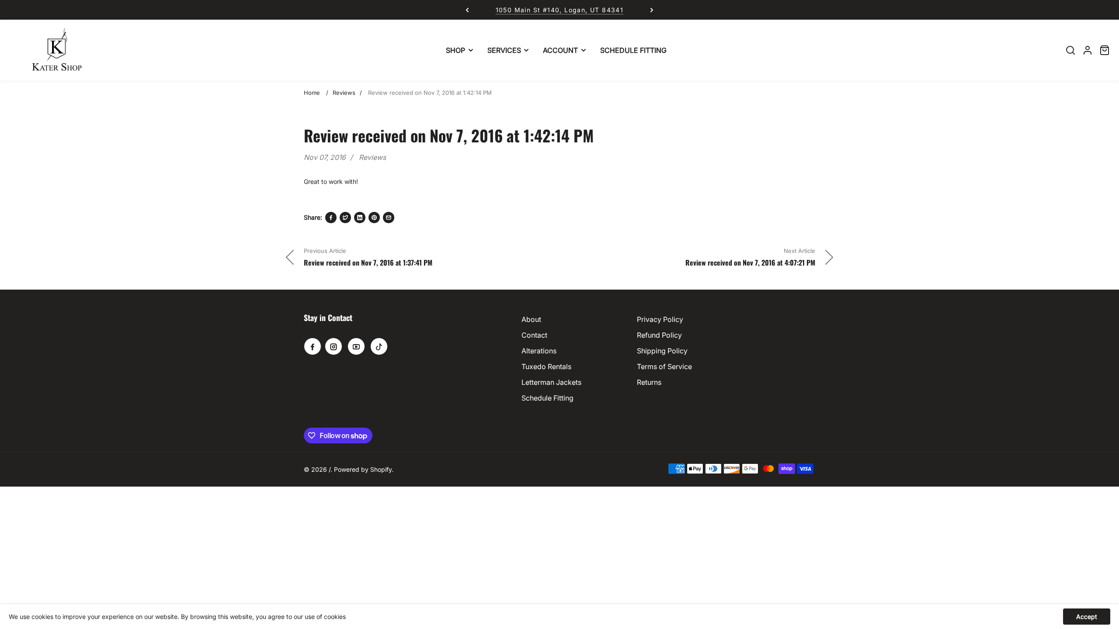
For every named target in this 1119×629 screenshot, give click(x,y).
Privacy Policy (660, 319)
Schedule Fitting (547, 398)
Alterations (538, 350)
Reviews (344, 92)
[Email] (388, 217)
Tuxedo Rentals (546, 366)
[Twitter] (345, 217)
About (531, 319)
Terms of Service (664, 366)
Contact (534, 335)
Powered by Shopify (363, 469)
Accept (1086, 616)
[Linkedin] (359, 217)
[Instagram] (333, 346)
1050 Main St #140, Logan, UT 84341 (545, 10)
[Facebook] (331, 217)
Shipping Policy (662, 350)
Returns (649, 382)
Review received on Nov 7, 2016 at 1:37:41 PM (368, 262)
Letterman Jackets (551, 382)
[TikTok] (379, 346)
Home (312, 92)
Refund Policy (659, 335)
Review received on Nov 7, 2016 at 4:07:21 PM (750, 262)
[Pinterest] (374, 217)
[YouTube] (356, 346)
